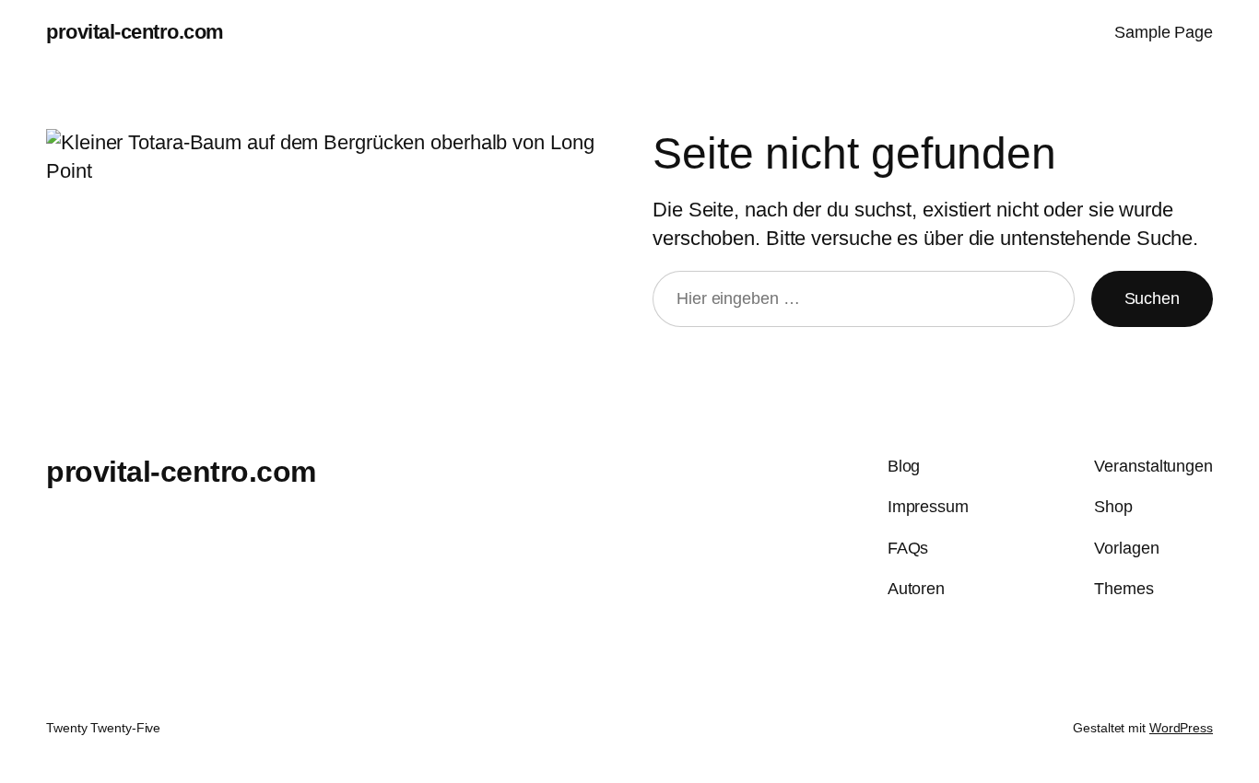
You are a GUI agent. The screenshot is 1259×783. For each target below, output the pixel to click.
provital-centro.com (135, 31)
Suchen (1152, 298)
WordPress (1181, 727)
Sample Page (1163, 32)
